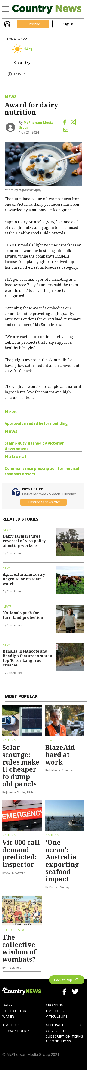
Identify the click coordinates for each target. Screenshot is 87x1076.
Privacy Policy (15, 1031)
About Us (11, 1025)
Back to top (63, 979)
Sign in (68, 24)
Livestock (55, 1011)
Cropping (54, 1005)
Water (8, 1016)
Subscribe (33, 24)
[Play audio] (6, 23)
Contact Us (57, 1031)
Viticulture (57, 1016)
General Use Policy (64, 1025)
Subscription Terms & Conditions (64, 1038)
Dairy (7, 1005)
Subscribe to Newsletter (43, 502)
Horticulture (15, 1011)
